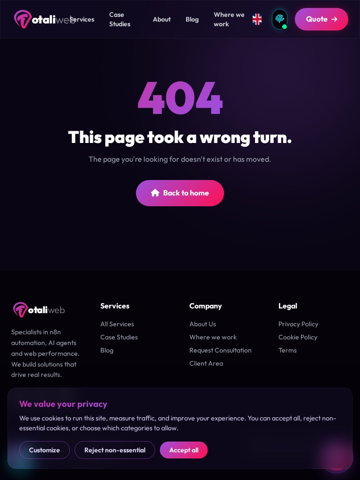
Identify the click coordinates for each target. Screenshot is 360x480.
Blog (106, 350)
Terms (287, 350)
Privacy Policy (298, 324)
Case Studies (119, 337)
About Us (202, 324)
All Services (117, 324)
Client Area (206, 363)
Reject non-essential (114, 450)
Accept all (183, 450)
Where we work (213, 337)
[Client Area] (279, 19)
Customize (44, 450)
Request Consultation (220, 350)
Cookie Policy (297, 337)
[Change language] (257, 19)
